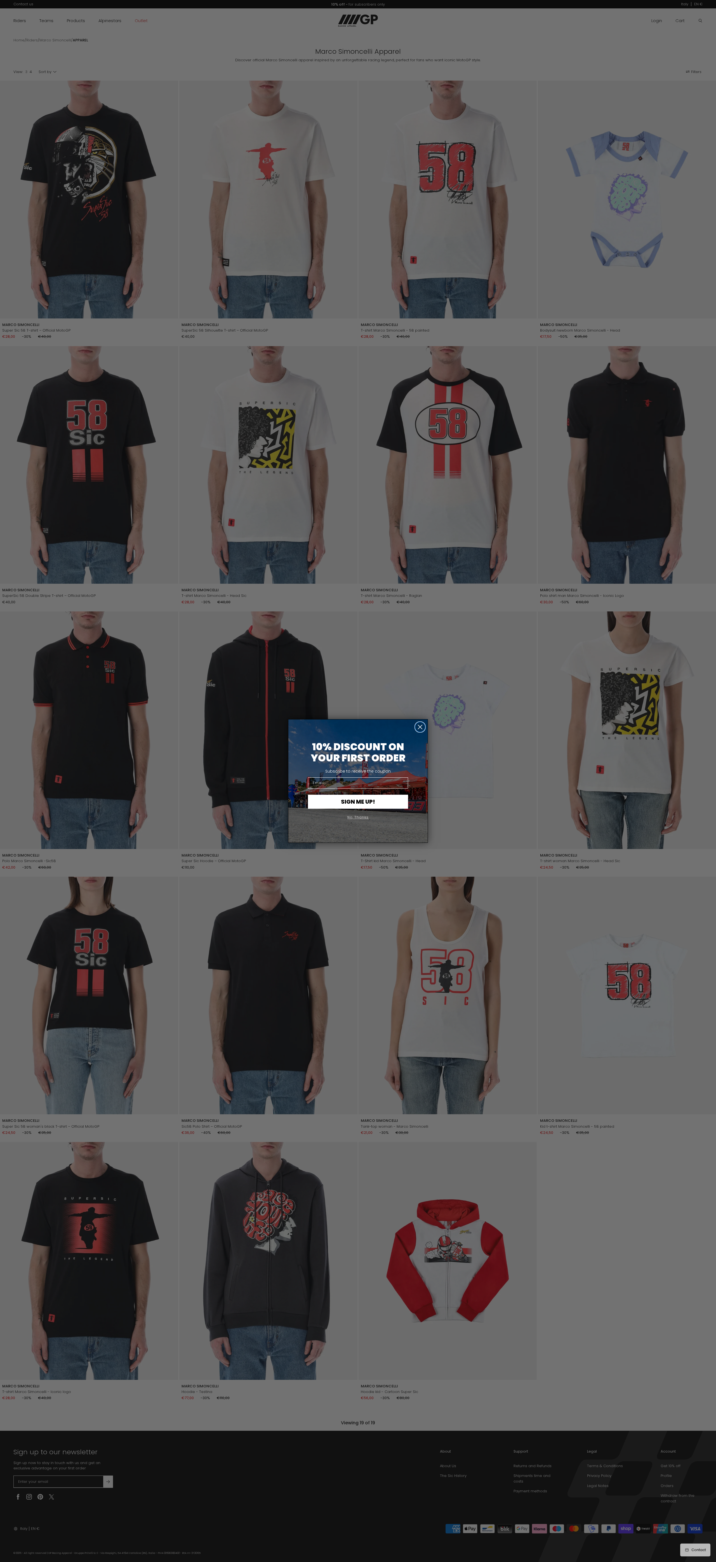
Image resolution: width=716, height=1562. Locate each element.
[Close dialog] (420, 727)
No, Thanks (358, 817)
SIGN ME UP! (358, 802)
